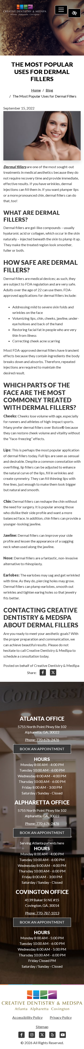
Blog (49, 90)
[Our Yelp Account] (52, 1037)
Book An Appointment (42, 749)
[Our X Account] (42, 1037)
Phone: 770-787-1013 (42, 913)
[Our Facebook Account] (21, 1037)
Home (36, 90)
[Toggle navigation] (61, 9)
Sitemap (42, 1027)
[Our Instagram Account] (31, 1037)
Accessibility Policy (27, 1017)
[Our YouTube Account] (62, 1037)
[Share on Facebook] (42, 673)
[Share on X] (53, 673)
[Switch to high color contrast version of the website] (74, 13)
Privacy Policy (61, 1017)
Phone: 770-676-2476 (42, 740)
